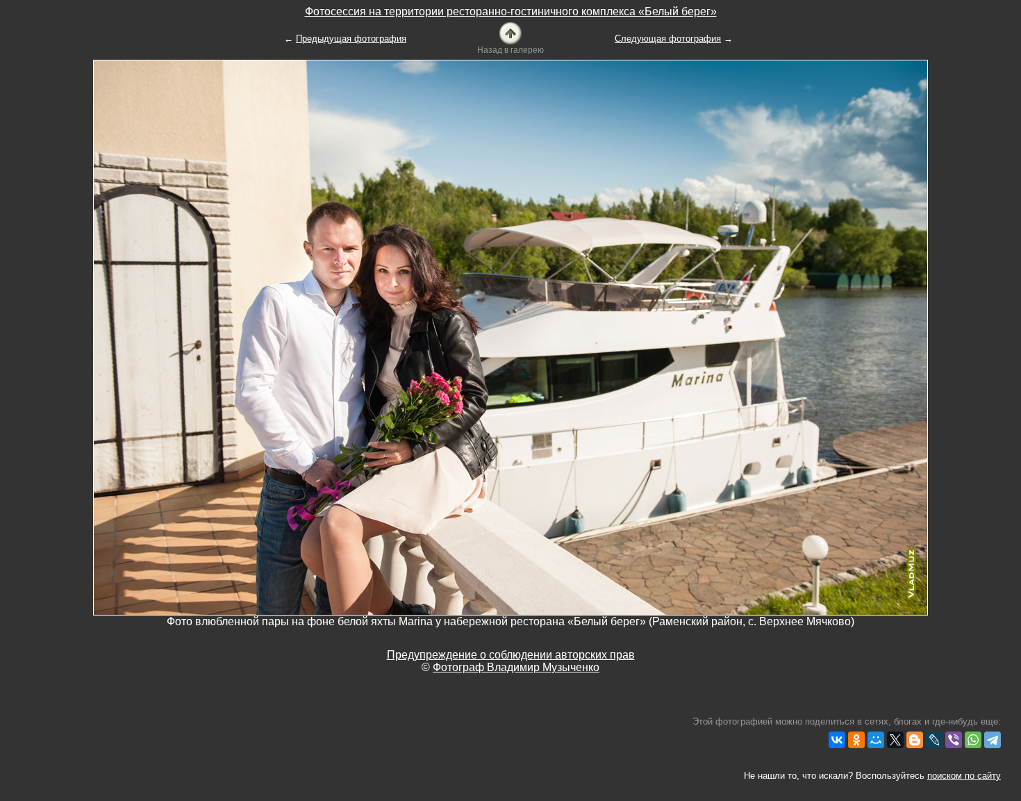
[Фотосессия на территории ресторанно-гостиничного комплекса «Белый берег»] (510, 32)
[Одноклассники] (856, 740)
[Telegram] (992, 740)
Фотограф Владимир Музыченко (516, 667)
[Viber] (953, 740)
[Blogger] (914, 740)
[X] (895, 740)
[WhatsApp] (973, 740)
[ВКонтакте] (837, 740)
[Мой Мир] (876, 740)
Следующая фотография (668, 38)
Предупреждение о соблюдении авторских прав (511, 655)
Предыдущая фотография (351, 38)
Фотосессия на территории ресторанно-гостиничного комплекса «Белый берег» (511, 11)
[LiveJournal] (934, 740)
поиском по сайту (964, 775)
